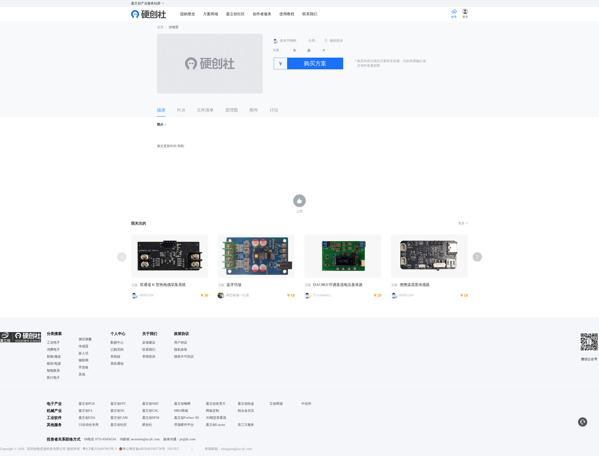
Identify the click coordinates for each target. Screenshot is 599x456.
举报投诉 (148, 356)
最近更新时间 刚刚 (170, 146)
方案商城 (211, 14)
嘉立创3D (117, 410)
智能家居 (53, 370)
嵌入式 (83, 353)
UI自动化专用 (89, 424)
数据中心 (117, 342)
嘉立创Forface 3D (186, 417)
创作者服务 (262, 14)
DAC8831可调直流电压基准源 (337, 285)
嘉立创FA (85, 410)
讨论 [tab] (274, 110)
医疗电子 (53, 377)
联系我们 (309, 14)
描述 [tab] (161, 110)
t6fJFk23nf (146, 295)
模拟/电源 (54, 363)
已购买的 (117, 349)
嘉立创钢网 (182, 403)
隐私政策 (180, 349)
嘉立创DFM (150, 417)
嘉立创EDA (87, 417)
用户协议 (180, 342)
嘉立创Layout (215, 424)
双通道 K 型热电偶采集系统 (163, 285)
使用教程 (286, 14)
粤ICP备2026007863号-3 (99, 449)
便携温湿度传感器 (415, 285)
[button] (465, 14)
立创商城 (276, 403)
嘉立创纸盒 (246, 403)
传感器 (83, 346)
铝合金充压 (246, 410)
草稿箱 (115, 356)
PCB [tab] (181, 110)
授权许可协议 (184, 356)
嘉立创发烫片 (216, 403)
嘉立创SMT (150, 403)
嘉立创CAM (119, 417)
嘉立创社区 (235, 14)
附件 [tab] (254, 110)
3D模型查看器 (216, 417)
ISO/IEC (173, 449)
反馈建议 (148, 342)
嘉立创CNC (150, 410)
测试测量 (85, 339)
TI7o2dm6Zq (321, 295)
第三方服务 (246, 424)
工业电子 (53, 342)
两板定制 (212, 410)
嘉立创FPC (118, 403)
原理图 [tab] (231, 110)
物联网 (83, 360)
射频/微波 (54, 356)
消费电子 (53, 349)
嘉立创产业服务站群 (146, 3)
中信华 (306, 403)
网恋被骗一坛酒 (237, 295)
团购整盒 (187, 14)
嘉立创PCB (87, 403)
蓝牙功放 (233, 285)
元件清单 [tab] (205, 110)
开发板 (83, 367)
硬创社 (147, 424)
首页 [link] (160, 27)
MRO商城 (181, 410)
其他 (82, 374)
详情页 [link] (174, 27)
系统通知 (117, 363)
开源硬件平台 (184, 424)
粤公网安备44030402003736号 (144, 449)
